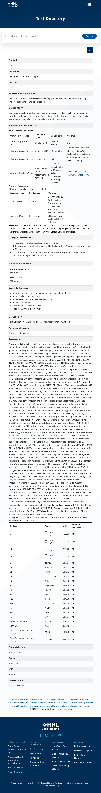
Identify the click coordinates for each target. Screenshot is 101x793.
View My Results (15, 767)
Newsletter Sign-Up (83, 750)
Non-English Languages (50, 786)
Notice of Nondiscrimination (77, 783)
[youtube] (59, 735)
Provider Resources (83, 762)
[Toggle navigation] (89, 4)
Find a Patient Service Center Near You (17, 749)
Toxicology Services (61, 761)
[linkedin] (53, 735)
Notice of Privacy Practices (51, 783)
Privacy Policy (16, 783)
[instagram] (46, 735)
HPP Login (34, 757)
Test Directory (36, 749)
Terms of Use (31, 783)
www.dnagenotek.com (78, 174)
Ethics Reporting (15, 772)
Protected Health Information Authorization (16, 760)
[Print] (90, 50)
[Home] (50, 728)
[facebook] (40, 735)
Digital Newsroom (82, 746)
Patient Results (37, 753)
